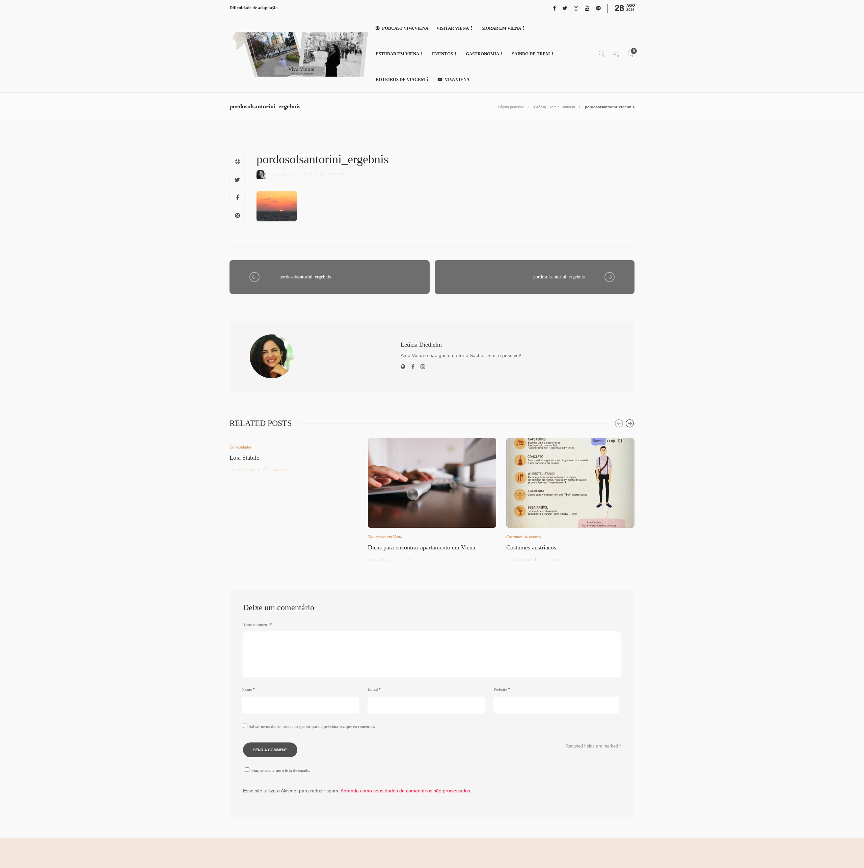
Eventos (442, 53)
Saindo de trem (531, 53)
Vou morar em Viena (385, 537)
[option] (293, 454)
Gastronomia (482, 53)
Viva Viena (457, 79)
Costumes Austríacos (523, 537)
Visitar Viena (452, 28)
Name (248, 689)
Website (501, 689)
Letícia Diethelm (282, 174)
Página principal (510, 107)
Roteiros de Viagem (400, 79)
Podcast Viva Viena (405, 28)
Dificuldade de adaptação (254, 7)
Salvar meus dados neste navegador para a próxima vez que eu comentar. (312, 726)
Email (374, 689)
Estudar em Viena (397, 53)
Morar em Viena (501, 28)
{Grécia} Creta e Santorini (554, 107)
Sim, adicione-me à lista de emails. (280, 770)
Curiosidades (240, 447)
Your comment (257, 624)
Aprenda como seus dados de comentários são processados (405, 790)
